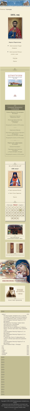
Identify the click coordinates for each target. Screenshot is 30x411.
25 (15, 215)
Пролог (15, 61)
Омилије (15, 58)
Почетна (2, 9)
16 (9, 213)
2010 (2, 394)
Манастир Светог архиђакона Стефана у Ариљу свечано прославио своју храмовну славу (15, 328)
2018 (2, 374)
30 (15, 218)
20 (20, 213)
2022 (2, 364)
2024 (2, 360)
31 (17, 218)
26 (17, 215)
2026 (2, 311)
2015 (2, 382)
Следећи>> (21, 205)
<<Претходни (9, 205)
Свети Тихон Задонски (15, 193)
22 (7, 215)
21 (23, 213)
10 (12, 210)
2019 (2, 372)
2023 (2, 362)
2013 (2, 387)
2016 (2, 379)
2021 (2, 367)
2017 (2, 377)
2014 (2, 384)
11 (15, 210)
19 (17, 213)
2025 (2, 357)
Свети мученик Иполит (15, 190)
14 (23, 210)
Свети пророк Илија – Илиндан (12, 344)
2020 (2, 369)
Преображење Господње (10, 325)
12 (17, 210)
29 (12, 218)
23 (9, 215)
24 (12, 215)
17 (12, 213)
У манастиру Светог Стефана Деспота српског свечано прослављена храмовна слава (15, 339)
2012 (2, 389)
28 (23, 215)
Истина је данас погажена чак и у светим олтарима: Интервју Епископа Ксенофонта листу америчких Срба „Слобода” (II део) (15, 317)
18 (15, 213)
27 (20, 215)
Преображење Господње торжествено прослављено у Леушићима (14, 323)
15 (7, 213)
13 (20, 210)
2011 (2, 392)
